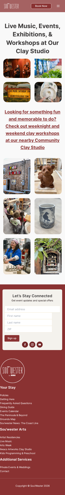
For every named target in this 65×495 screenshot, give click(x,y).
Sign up (12, 338)
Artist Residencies (10, 437)
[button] (41, 6)
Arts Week (6, 445)
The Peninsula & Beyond (13, 415)
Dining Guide (7, 407)
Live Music (6, 441)
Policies (4, 395)
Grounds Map (8, 419)
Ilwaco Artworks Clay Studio (16, 449)
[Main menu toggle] (58, 5)
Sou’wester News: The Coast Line (19, 423)
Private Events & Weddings (15, 467)
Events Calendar (9, 411)
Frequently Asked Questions (16, 403)
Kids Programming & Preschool (17, 453)
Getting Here (7, 399)
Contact (4, 471)
